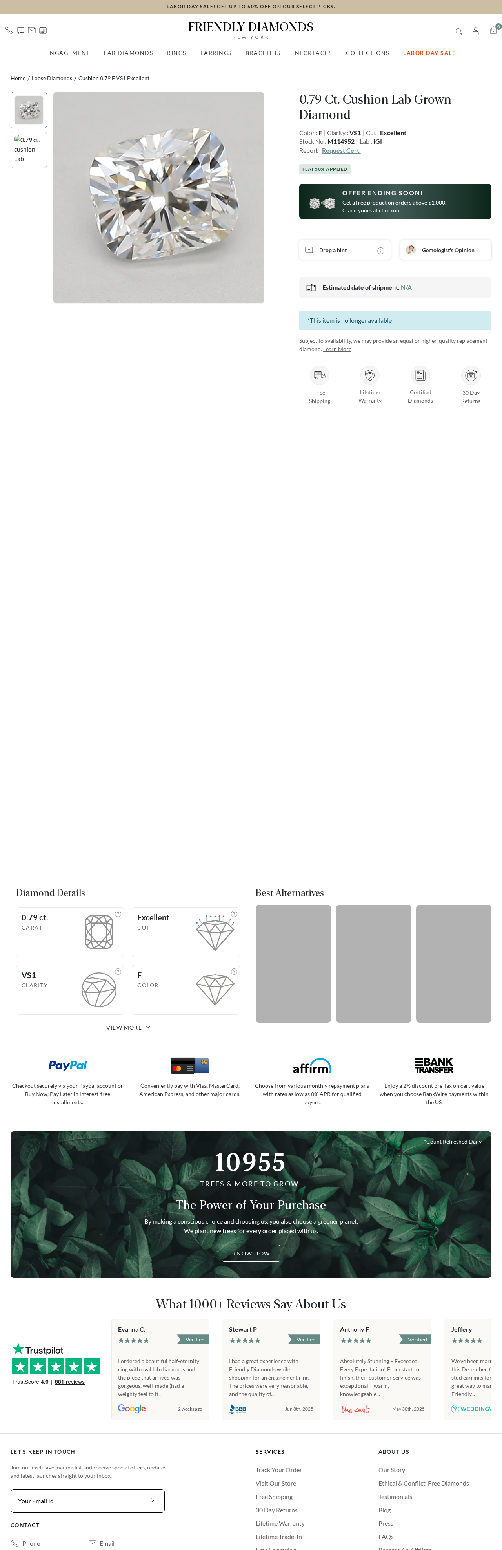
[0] (493, 30)
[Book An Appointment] (43, 30)
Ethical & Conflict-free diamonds (423, 1483)
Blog (384, 1509)
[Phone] (9, 30)
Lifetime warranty (280, 1523)
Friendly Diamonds (251, 30)
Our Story (391, 1469)
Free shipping (274, 1496)
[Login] (476, 30)
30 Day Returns (277, 1509)
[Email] (32, 30)
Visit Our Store (276, 1483)
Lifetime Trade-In (279, 1536)
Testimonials (395, 1496)
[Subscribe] (153, 1501)
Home (18, 78)
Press (385, 1523)
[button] (20, 30)
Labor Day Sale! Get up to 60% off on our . (251, 6)
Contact (25, 1525)
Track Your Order (279, 1469)
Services (270, 1451)
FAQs (386, 1536)
